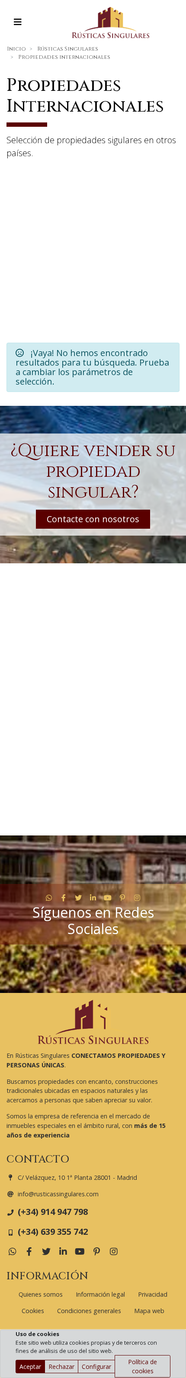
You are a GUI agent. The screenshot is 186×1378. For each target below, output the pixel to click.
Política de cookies (142, 1366)
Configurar (96, 1366)
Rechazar (61, 1366)
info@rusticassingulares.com (58, 1194)
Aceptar (30, 1366)
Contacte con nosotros (93, 519)
